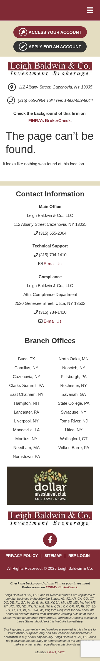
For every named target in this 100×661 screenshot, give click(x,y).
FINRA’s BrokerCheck (49, 120)
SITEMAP (53, 556)
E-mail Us (53, 263)
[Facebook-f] (50, 540)
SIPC (61, 652)
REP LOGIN (79, 556)
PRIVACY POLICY (22, 556)
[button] (90, 10)
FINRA (51, 652)
